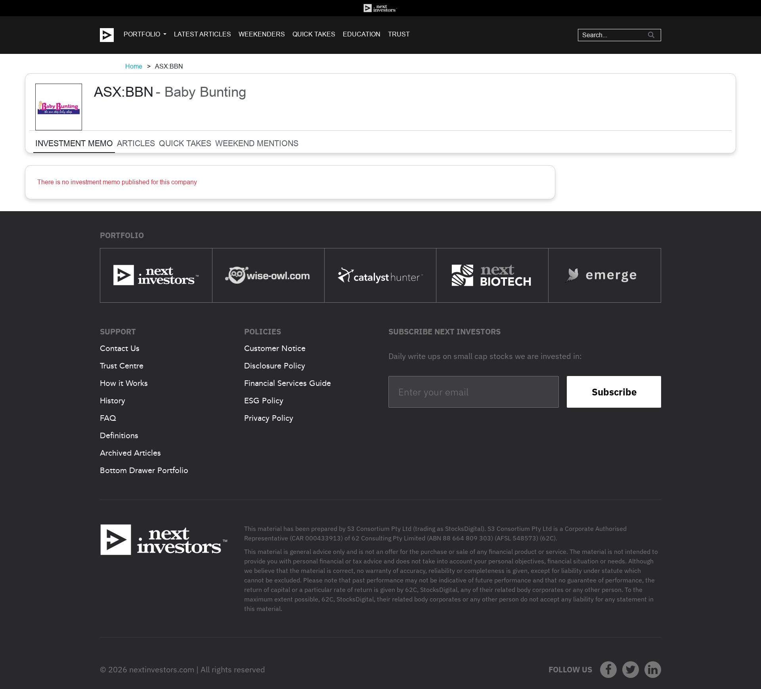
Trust (399, 34)
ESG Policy (263, 400)
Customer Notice (275, 348)
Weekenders (262, 34)
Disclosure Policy (274, 365)
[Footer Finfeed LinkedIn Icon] (652, 669)
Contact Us (120, 348)
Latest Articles (202, 34)
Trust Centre (121, 365)
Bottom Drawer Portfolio (144, 470)
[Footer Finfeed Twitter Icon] (630, 669)
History (112, 400)
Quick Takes (314, 34)
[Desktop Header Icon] (112, 35)
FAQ (108, 418)
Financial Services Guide (287, 383)
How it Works (124, 383)
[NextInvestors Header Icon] (380, 8)
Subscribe (614, 392)
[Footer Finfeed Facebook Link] (608, 669)
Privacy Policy (268, 418)
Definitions (119, 435)
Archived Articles (130, 453)
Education (361, 34)
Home (133, 66)
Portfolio (142, 34)
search (651, 35)
